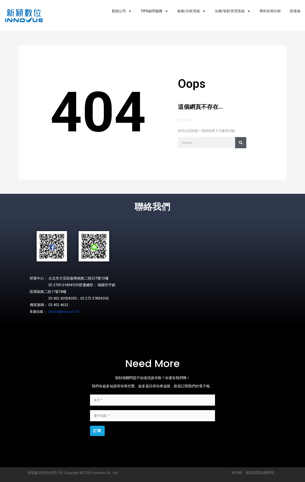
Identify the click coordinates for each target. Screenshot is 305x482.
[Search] (240, 142)
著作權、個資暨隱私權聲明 (252, 473)
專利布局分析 (270, 11)
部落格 (295, 11)
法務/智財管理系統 (230, 11)
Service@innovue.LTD (63, 312)
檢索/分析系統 (188, 11)
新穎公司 (119, 11)
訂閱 (97, 431)
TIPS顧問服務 (152, 11)
